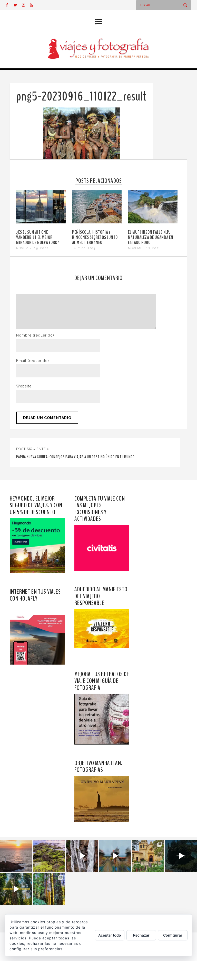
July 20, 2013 (83, 248)
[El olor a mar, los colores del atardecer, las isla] (49, 856)
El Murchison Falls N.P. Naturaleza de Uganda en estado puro (150, 237)
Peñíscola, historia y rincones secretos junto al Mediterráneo (95, 237)
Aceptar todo (109, 935)
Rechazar (141, 935)
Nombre (35, 335)
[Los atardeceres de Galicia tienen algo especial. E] (16, 856)
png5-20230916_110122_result (81, 96)
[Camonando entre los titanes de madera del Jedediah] (16, 889)
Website (24, 386)
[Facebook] (10, 5)
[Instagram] (25, 5)
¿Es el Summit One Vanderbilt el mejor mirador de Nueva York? (37, 237)
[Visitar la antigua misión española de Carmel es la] (148, 856)
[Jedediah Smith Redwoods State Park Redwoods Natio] (49, 889)
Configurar (172, 935)
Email (32, 361)
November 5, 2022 (32, 248)
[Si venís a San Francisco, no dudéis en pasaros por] (115, 856)
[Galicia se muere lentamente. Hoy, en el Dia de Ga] (82, 856)
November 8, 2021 (144, 248)
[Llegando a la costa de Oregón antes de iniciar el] (181, 856)
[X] (18, 5)
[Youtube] (33, 5)
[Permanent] (40, 222)
